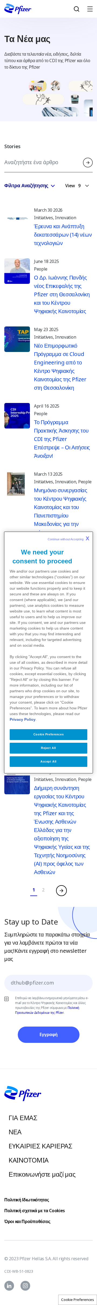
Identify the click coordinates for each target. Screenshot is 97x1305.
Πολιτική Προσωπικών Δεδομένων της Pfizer (47, 1010)
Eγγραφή (49, 1034)
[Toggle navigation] (87, 9)
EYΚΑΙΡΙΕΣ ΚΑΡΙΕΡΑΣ (40, 1146)
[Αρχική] (17, 9)
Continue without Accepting (68, 538)
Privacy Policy (23, 719)
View (70, 186)
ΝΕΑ (15, 1132)
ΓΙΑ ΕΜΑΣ (23, 1118)
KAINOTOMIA (28, 1160)
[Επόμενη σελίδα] (61, 890)
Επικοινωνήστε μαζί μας (42, 1174)
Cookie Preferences (77, 1299)
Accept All (48, 761)
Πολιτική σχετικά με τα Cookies (34, 1211)
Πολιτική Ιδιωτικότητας (26, 1200)
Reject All (48, 748)
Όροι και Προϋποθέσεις (27, 1221)
